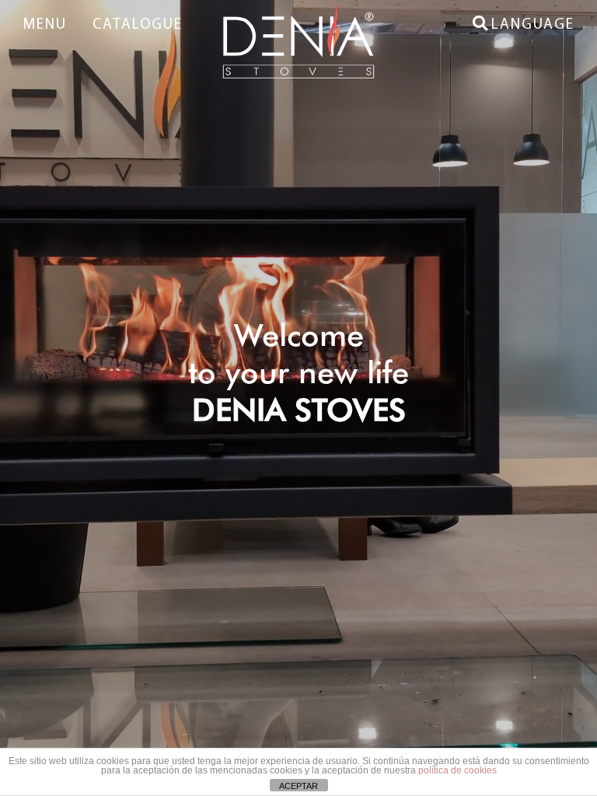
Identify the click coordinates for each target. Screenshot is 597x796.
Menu (45, 25)
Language (532, 25)
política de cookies (457, 770)
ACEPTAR (298, 786)
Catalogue (138, 25)
